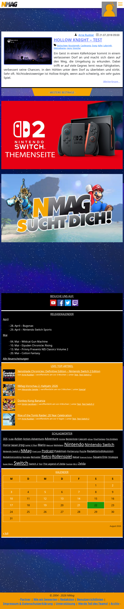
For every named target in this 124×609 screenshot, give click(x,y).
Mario (42, 445)
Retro (46, 456)
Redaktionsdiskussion (100, 451)
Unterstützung (65, 603)
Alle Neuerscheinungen (16, 358)
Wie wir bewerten (45, 599)
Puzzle (82, 451)
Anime (62, 439)
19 (45, 505)
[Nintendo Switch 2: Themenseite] (62, 135)
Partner (25, 599)
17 (11, 505)
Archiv (115, 603)
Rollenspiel (62, 456)
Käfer (100, 45)
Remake (26, 457)
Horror (7, 445)
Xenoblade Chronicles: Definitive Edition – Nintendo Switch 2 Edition (59, 371)
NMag (26, 450)
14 (78, 498)
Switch (21, 463)
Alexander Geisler (30, 389)
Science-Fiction (86, 457)
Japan (14, 445)
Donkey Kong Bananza (31, 400)
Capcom (82, 438)
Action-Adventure (33, 439)
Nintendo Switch (99, 444)
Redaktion (67, 599)
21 (78, 505)
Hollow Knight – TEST (78, 39)
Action (18, 439)
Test (76, 374)
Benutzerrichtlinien (90, 599)
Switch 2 (33, 463)
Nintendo (74, 444)
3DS (5, 439)
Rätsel (76, 457)
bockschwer (62, 45)
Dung (94, 45)
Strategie (113, 457)
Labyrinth (107, 45)
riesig (69, 48)
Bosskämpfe (74, 45)
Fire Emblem (112, 439)
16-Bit (11, 439)
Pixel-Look (36, 451)
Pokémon (60, 451)
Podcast (48, 451)
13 (62, 498)
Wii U (75, 464)
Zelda (82, 464)
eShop (90, 439)
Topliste (69, 464)
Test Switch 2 (85, 374)
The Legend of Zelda (54, 463)
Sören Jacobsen (29, 404)
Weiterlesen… (111, 82)
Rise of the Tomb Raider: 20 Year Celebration (45, 415)
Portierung (73, 451)
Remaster (36, 457)
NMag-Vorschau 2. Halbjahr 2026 (38, 386)
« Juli (5, 533)
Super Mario (8, 464)
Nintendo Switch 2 (11, 451)
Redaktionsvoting (12, 457)
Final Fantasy (99, 439)
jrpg (22, 445)
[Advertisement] (62, 269)
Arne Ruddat (86, 35)
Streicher (77, 48)
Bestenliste (72, 438)
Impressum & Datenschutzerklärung (28, 603)
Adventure (51, 439)
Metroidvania (60, 48)
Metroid (49, 445)
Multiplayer (59, 445)
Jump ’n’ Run (31, 445)
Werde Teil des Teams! (93, 603)
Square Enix (100, 457)
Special (82, 389)
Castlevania (86, 45)
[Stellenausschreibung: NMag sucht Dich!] (62, 208)
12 (45, 498)
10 (11, 498)
